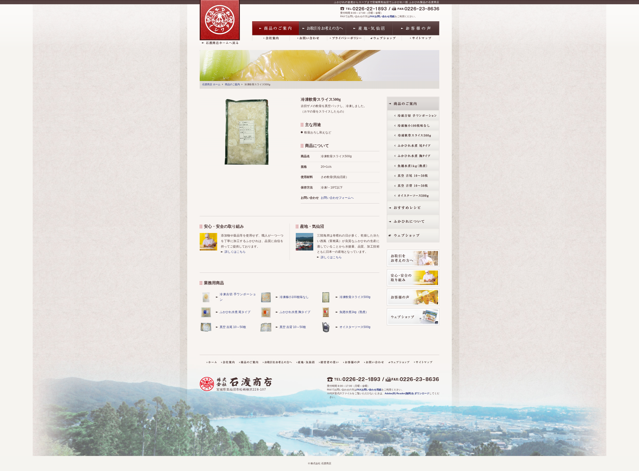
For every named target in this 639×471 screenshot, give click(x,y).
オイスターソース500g (354, 327)
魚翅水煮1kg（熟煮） (353, 312)
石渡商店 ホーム (211, 84)
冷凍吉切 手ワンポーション (238, 297)
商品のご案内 (232, 84)
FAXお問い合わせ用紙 (382, 16)
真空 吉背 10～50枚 (293, 327)
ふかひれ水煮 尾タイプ (235, 312)
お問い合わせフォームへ (337, 198)
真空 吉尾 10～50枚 (233, 327)
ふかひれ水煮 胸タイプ (295, 312)
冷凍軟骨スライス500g (354, 297)
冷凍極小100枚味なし (294, 297)
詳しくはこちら (235, 252)
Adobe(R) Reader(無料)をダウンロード (407, 393)
